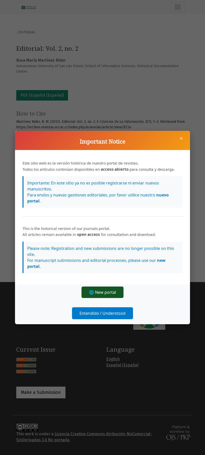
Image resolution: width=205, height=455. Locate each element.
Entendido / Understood (103, 313)
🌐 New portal (102, 292)
